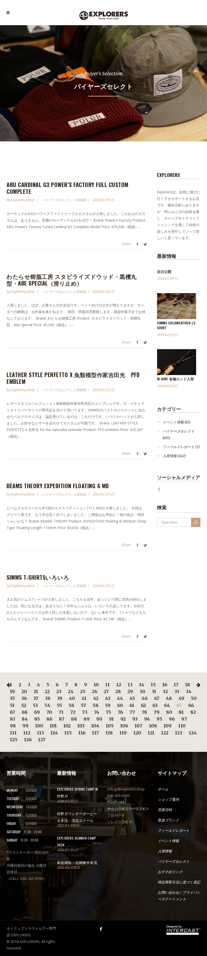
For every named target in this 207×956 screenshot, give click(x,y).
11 (107, 685)
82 (193, 712)
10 (96, 685)
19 (12, 691)
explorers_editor (23, 200)
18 (187, 685)
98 (13, 726)
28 (118, 691)
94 (147, 719)
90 (99, 719)
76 (120, 712)
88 (74, 719)
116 (81, 733)
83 (12, 719)
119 (123, 733)
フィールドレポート (178, 447)
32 (165, 691)
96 (172, 719)
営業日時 (165, 810)
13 (130, 685)
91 (111, 719)
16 (164, 685)
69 (37, 712)
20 (24, 691)
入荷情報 (79, 200)
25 (82, 691)
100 (39, 726)
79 (157, 712)
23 (58, 691)
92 (123, 719)
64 (167, 705)
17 (176, 685)
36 (24, 698)
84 (25, 719)
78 (144, 712)
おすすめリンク (170, 872)
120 (137, 733)
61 (132, 705)
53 (35, 705)
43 (107, 698)
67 (12, 712)
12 (118, 685)
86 (49, 719)
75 (108, 712)
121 (151, 733)
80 (169, 712)
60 (120, 705)
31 (154, 691)
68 (25, 712)
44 (120, 698)
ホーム (163, 789)
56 (71, 705)
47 (156, 698)
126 (28, 740)
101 (53, 726)
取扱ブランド (168, 820)
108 (153, 726)
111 (13, 733)
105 (110, 726)
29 (130, 691)
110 (182, 726)
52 (23, 705)
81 (181, 712)
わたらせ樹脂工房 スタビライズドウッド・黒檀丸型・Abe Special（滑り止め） (72, 279)
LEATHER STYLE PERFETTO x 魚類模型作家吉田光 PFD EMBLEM (73, 378)
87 (61, 719)
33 (176, 691)
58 (95, 705)
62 (143, 705)
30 (142, 691)
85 (37, 719)
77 (132, 712)
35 (12, 698)
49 (181, 698)
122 (164, 733)
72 (72, 712)
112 (26, 733)
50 (194, 698)
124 (193, 733)
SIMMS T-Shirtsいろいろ (38, 577)
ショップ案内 (168, 799)
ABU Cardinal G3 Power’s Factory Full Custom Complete (67, 187)
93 (135, 719)
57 (83, 705)
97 (184, 719)
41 (84, 698)
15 (153, 685)
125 (13, 740)
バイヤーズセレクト (56, 200)
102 (67, 726)
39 (59, 698)
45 (132, 698)
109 (168, 726)
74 (96, 712)
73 (84, 712)
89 (87, 719)
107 (138, 726)
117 (95, 733)
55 (59, 705)
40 (72, 698)
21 (36, 691)
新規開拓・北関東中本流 (77, 862)
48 (169, 698)
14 (141, 685)
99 (25, 726)
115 (68, 733)
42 (95, 698)
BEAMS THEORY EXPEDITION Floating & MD (58, 486)
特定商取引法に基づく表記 (179, 882)
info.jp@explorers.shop (126, 789)
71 (61, 712)
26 (94, 691)
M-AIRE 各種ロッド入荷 (175, 378)
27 (106, 691)
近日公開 (164, 271)
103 (81, 726)
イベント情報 (173, 422)
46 (144, 698)
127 (41, 740)
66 (191, 705)
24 (70, 691)
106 (124, 726)
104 (95, 726)
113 (40, 733)
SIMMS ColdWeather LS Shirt (176, 325)
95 (159, 719)
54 (47, 705)
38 (47, 698)
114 (54, 733)
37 (35, 698)
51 (12, 705)
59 (108, 705)
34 (188, 691)
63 (155, 705)
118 (109, 733)
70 (49, 712)
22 (47, 691)
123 (178, 733)
